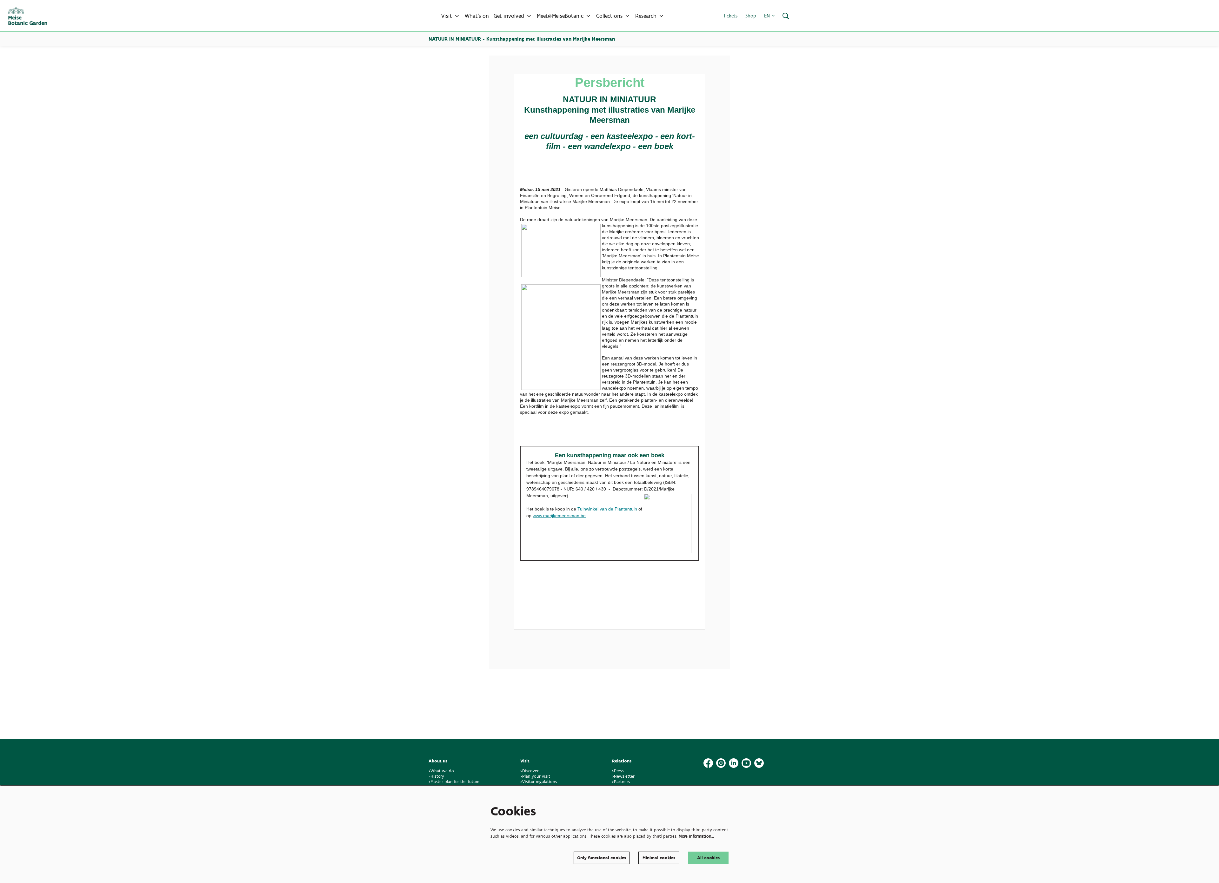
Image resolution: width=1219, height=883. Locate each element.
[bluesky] (759, 763)
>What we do (442, 771)
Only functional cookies (601, 857)
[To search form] (785, 16)
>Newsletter (623, 776)
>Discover (529, 771)
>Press (618, 771)
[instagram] (721, 763)
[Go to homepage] (27, 16)
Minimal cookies (659, 857)
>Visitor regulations (538, 781)
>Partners (621, 781)
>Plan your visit (535, 776)
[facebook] (708, 763)
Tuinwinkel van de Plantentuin (607, 508)
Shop (750, 16)
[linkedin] (733, 763)
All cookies (708, 857)
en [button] (767, 15)
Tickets (730, 16)
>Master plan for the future (454, 781)
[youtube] (746, 763)
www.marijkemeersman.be (559, 515)
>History (436, 776)
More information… (696, 836)
